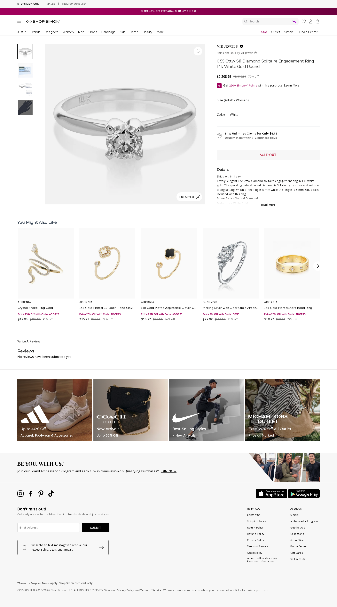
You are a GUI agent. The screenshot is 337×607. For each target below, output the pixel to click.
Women (68, 32)
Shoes (93, 32)
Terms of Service (257, 546)
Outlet (275, 32)
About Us (296, 508)
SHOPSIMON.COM (28, 4)
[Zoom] (125, 122)
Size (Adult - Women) (233, 100)
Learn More (291, 85)
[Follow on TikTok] (51, 495)
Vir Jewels (227, 46)
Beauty (147, 32)
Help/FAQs (253, 508)
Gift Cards (296, 552)
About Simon (298, 540)
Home (133, 32)
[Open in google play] (304, 497)
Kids (122, 32)
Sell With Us (297, 559)
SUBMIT (95, 527)
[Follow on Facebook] (31, 495)
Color (228, 114)
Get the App (297, 527)
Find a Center (308, 32)
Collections (297, 534)
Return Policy (255, 527)
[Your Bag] (318, 22)
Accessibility (254, 552)
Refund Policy (255, 534)
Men (81, 32)
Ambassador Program (304, 521)
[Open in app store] (272, 497)
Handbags (108, 32)
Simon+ (289, 32)
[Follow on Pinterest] (41, 495)
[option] (125, 124)
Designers (51, 32)
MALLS (51, 3)
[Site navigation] (19, 22)
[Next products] (318, 266)
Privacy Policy (255, 540)
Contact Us (254, 515)
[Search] (270, 21)
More (160, 32)
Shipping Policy (256, 521)
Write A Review (28, 341)
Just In (22, 32)
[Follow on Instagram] (20, 495)
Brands (35, 32)
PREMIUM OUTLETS (74, 3)
